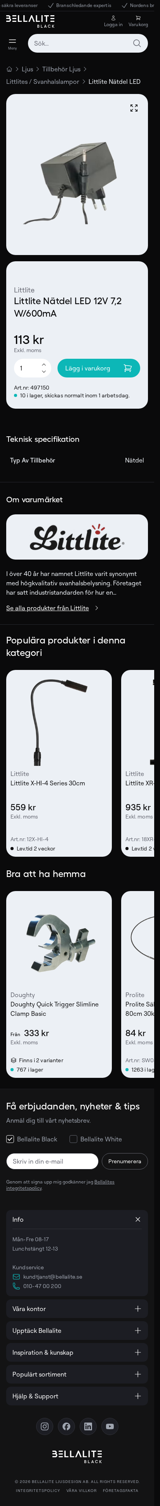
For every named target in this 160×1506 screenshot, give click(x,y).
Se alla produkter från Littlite (47, 608)
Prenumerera (124, 1161)
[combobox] (88, 43)
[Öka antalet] (44, 364)
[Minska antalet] (44, 372)
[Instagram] (44, 1426)
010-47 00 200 (42, 1286)
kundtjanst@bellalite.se (52, 1276)
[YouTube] (109, 1426)
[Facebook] (66, 1426)
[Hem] (9, 69)
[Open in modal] (134, 108)
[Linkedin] (88, 1426)
